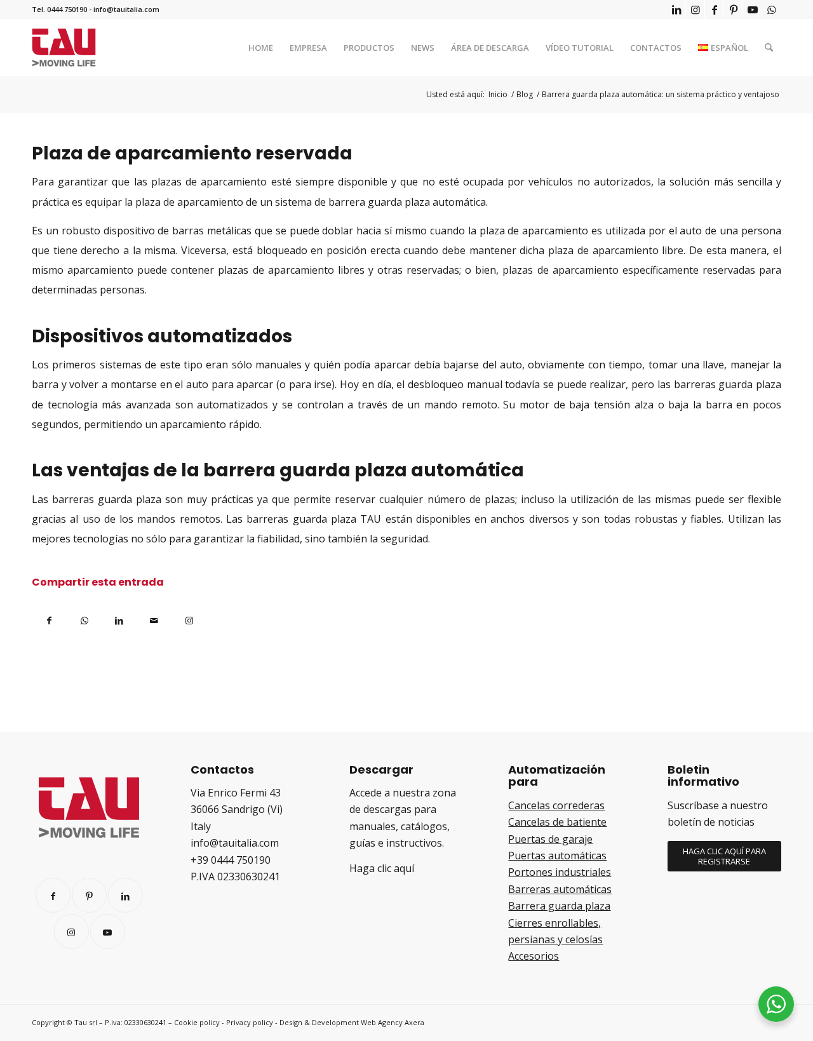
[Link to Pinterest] (733, 9)
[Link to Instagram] (695, 9)
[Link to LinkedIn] (676, 9)
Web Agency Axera (392, 1022)
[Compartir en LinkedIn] (119, 618)
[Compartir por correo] (154, 618)
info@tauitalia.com (126, 9)
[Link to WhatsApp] (771, 9)
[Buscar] (768, 48)
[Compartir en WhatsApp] (84, 618)
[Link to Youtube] (752, 9)
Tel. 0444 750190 (59, 9)
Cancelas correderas (556, 805)
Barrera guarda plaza (559, 906)
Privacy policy (249, 1022)
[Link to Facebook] (714, 9)
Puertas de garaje (550, 839)
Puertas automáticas (557, 856)
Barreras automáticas (560, 889)
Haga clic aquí (381, 868)
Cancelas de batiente (557, 822)
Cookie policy (197, 1022)
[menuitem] (260, 48)
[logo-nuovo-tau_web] (64, 48)
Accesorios (533, 956)
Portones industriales (559, 872)
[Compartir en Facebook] (49, 618)
